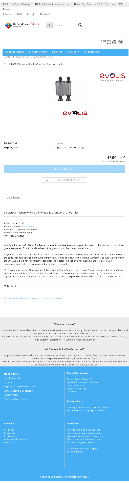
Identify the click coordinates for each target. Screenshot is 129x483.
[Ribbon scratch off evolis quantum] (64, 94)
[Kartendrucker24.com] (22, 25)
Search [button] (8, 14)
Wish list (46, 14)
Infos (7, 9)
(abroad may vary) (76, 148)
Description (13, 197)
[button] (19, 14)
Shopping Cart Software (52, 477)
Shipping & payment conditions (20, 386)
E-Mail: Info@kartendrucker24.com (53, 4)
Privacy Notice (11, 395)
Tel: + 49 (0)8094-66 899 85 (17, 4)
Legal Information (13, 378)
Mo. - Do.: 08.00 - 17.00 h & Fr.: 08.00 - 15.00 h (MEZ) (99, 4)
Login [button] (32, 14)
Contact (8, 382)
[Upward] (120, 478)
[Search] (80, 25)
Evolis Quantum (29, 226)
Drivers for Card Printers (16, 399)
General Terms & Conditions (18, 391)
